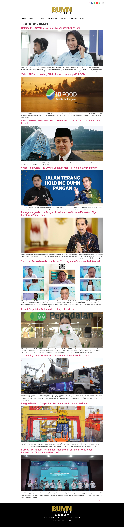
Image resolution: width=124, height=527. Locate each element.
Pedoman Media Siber (58, 518)
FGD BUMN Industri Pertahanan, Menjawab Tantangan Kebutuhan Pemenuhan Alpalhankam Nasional (57, 451)
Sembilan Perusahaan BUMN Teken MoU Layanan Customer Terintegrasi (60, 261)
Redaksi (82, 18)
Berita (31, 18)
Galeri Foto (63, 18)
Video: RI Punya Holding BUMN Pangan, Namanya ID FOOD (53, 74)
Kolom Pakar (52, 18)
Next (101, 500)
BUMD (43, 18)
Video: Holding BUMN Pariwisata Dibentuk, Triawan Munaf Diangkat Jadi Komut (60, 122)
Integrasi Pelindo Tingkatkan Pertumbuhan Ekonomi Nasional (54, 403)
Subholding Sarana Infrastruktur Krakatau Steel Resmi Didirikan (55, 355)
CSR (37, 18)
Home (24, 18)
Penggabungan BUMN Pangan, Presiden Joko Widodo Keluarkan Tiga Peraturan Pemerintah (58, 213)
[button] (103, 3)
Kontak (77, 518)
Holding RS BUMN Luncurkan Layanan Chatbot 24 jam (50, 28)
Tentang (47, 518)
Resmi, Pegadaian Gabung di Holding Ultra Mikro (47, 309)
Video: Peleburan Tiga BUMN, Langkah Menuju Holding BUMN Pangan (59, 167)
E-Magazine (73, 18)
